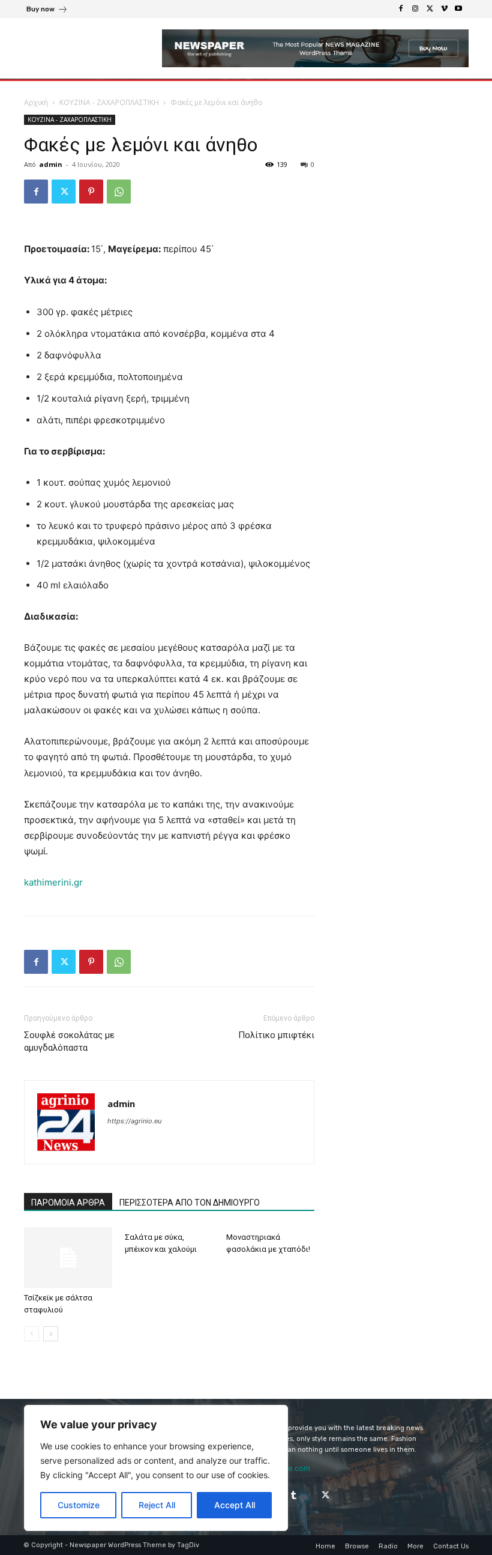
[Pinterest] (91, 192)
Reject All (157, 1505)
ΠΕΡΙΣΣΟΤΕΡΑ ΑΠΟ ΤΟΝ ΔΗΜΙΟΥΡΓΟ (189, 1202)
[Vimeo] (444, 9)
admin (50, 164)
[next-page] (50, 1333)
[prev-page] (31, 1333)
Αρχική (36, 102)
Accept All (234, 1505)
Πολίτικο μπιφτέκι (276, 1035)
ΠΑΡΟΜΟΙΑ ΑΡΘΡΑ (68, 1202)
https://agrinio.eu (134, 1121)
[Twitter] (429, 9)
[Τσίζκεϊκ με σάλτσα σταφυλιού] (68, 1257)
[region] (156, 1468)
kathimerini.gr (53, 882)
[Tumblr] (293, 1495)
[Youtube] (458, 9)
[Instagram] (415, 9)
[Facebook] (401, 9)
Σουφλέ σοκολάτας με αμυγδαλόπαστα (69, 1041)
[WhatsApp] (119, 192)
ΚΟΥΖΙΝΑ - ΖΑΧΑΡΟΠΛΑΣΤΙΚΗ (109, 102)
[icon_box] (47, 10)
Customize (79, 1505)
